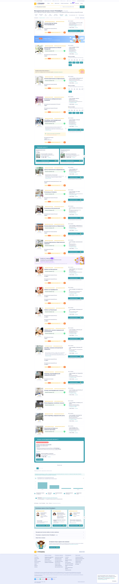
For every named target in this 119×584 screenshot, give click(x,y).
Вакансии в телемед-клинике (68, 560)
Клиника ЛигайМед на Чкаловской (47, 453)
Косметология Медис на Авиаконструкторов (51, 429)
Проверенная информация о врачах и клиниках (49, 558)
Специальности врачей (79, 557)
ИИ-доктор (72, 3)
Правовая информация (81, 581)
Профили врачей (78, 561)
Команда (66, 558)
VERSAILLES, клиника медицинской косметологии (54, 331)
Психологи (77, 3)
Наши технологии (68, 562)
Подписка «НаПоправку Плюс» (69, 566)
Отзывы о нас (36, 562)
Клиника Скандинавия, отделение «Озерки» (59, 520)
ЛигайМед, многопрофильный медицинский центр (52, 121)
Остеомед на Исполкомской (52, 208)
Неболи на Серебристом (51, 289)
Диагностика (57, 3)
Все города (77, 564)
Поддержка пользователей (49, 562)
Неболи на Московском (50, 269)
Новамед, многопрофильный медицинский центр (52, 374)
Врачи (48, 3)
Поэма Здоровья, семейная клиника (54, 403)
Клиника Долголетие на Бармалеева (54, 226)
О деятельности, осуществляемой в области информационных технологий (45, 577)
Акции (81, 3)
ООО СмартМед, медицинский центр (54, 415)
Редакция (36, 565)
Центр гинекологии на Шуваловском (54, 169)
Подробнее (38, 451)
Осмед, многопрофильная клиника (53, 390)
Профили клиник (78, 562)
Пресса (35, 564)
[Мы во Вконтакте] (82, 552)
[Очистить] (60, 7)
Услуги (52, 3)
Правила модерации (58, 565)
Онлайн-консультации (65, 3)
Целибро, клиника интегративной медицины (53, 348)
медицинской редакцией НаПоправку (49, 497)
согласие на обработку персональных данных (106, 577)
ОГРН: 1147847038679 (37, 582)
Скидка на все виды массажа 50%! (43, 444)
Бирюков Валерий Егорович (76, 513)
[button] (48, 7)
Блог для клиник (57, 562)
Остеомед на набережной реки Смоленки (52, 99)
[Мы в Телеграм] (80, 552)
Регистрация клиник (58, 558)
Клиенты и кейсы (57, 564)
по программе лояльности (58, 72)
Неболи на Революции (50, 309)
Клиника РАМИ (39, 520)
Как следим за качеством (69, 563)
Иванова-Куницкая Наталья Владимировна (61, 513)
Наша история (36, 558)
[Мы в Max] (84, 552)
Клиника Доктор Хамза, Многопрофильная (50, 24)
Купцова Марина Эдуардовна (43, 513)
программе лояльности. (74, 544)
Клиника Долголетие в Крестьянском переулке (54, 243)
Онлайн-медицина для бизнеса (69, 568)
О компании (36, 557)
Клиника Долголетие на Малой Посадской (52, 48)
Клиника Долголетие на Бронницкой (54, 78)
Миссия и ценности (37, 561)
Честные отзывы (47, 559)
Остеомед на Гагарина (50, 192)
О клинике (67, 557)
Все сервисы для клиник (59, 561)
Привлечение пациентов (59, 557)
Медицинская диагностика (79, 558)
